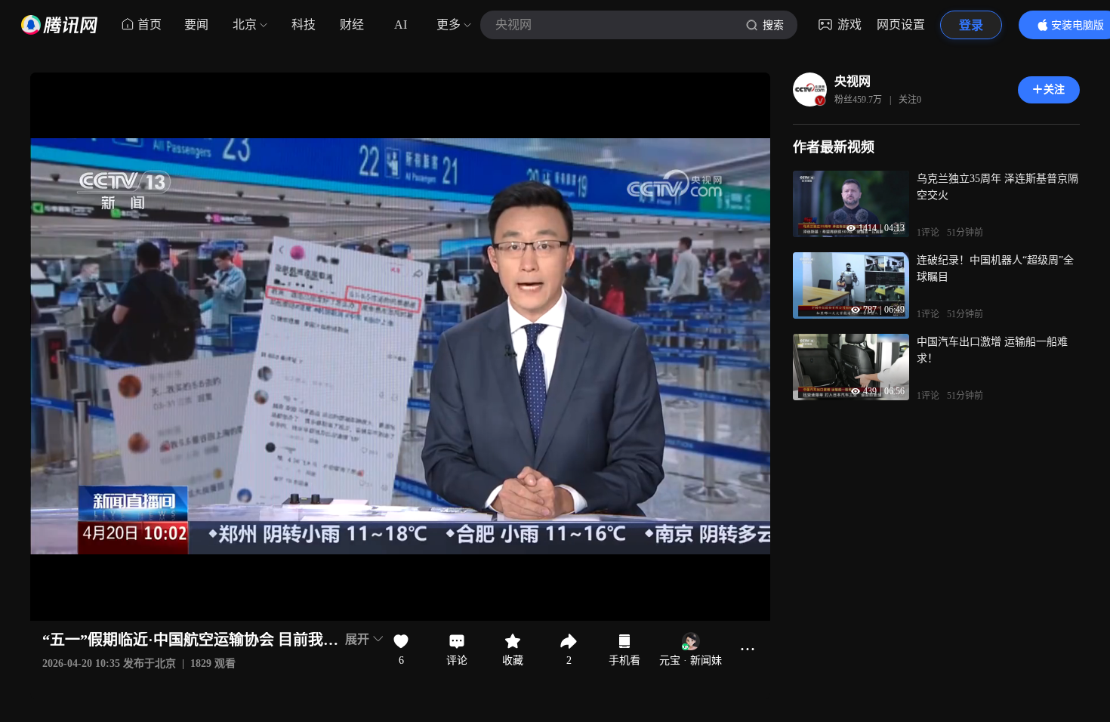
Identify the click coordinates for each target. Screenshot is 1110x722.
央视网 (852, 81)
